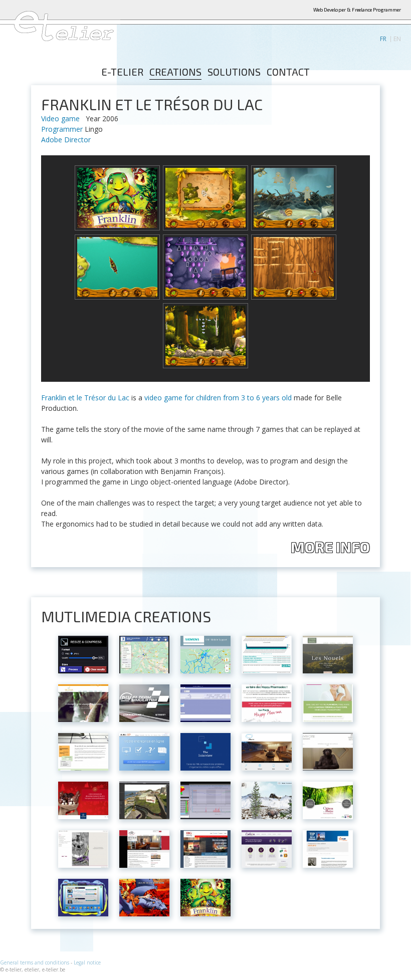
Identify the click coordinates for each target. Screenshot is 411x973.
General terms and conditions (34, 962)
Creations (175, 72)
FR (383, 39)
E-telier (122, 72)
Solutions (234, 72)
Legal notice (87, 962)
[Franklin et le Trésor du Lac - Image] (117, 198)
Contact (288, 72)
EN (397, 39)
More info (330, 547)
